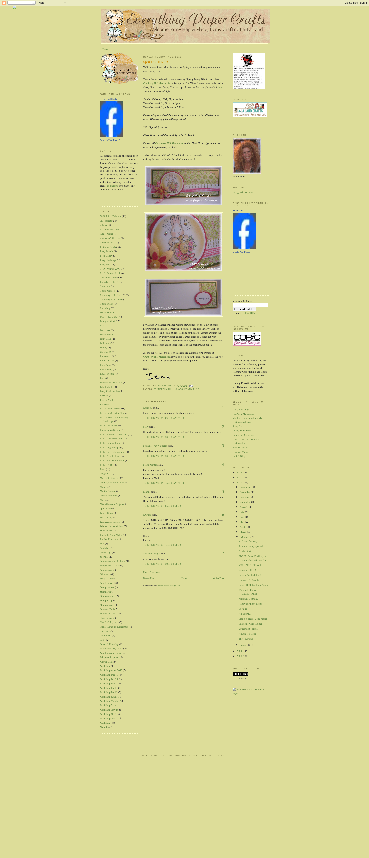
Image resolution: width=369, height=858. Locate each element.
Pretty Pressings (241, 409)
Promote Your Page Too (111, 140)
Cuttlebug (105, 308)
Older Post (218, 578)
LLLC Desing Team (110, 443)
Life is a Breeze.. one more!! (253, 618)
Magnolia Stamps (109, 478)
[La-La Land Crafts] (111, 136)
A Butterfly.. (245, 613)
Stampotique (106, 604)
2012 (240, 472)
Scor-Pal (104, 556)
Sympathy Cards (108, 613)
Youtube (104, 727)
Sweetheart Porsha (248, 628)
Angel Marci (106, 233)
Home (105, 49)
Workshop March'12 (110, 701)
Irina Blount (238, 210)
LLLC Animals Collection (113, 434)
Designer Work (107, 321)
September (245, 501)
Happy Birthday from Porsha (253, 584)
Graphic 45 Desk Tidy (250, 579)
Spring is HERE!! (248, 569)
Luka (102, 469)
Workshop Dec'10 (109, 674)
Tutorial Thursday (109, 644)
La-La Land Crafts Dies (112, 413)
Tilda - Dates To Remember (114, 626)
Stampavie (105, 591)
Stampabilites (107, 587)
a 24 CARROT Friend (250, 564)
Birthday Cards (108, 247)
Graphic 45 (105, 352)
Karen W (147, 407)
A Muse (104, 225)
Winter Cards (107, 661)
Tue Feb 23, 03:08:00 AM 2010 (164, 437)
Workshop (105, 666)
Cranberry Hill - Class (111, 295)
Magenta (104, 473)
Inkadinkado (106, 387)
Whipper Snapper (109, 657)
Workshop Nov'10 (109, 709)
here (220, 87)
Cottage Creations (242, 430)
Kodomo (104, 404)
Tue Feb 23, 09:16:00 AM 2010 (164, 483)
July (242, 511)
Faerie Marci (106, 334)
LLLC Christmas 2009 (111, 438)
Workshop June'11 (109, 696)
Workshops (105, 722)
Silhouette (105, 574)
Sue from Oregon (152, 553)
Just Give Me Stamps (243, 413)
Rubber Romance (109, 539)
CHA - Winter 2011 (110, 273)
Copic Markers (107, 290)
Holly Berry (106, 369)
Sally (146, 426)
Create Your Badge (241, 252)
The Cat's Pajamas (109, 622)
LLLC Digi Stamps (110, 447)
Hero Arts (105, 365)
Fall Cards (105, 343)
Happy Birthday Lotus (250, 603)
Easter (103, 325)
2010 (240, 482)
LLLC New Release (110, 456)
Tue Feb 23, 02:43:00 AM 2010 (164, 418)
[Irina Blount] (244, 248)
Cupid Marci (106, 303)
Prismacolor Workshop (111, 526)
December (245, 486)
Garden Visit (245, 551)
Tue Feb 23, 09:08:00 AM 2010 (164, 456)
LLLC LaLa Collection (112, 452)
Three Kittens (246, 638)
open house (106, 508)
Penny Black (106, 513)
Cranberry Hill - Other (111, 299)
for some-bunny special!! (251, 546)
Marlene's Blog (240, 447)
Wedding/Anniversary (111, 653)
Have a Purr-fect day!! (250, 574)
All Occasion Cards (110, 229)
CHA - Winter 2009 (110, 268)
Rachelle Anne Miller (111, 535)
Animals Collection (110, 238)
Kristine (147, 514)
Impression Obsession (111, 382)
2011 (240, 477)
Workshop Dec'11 (109, 679)
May (242, 521)
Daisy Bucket (107, 312)
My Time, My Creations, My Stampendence (247, 420)
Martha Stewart (108, 491)
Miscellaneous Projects (112, 504)
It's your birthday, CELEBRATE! (248, 591)
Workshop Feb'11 (109, 683)
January (244, 644)
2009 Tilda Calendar (110, 216)
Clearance (105, 286)
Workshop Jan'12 (109, 692)
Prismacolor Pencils (110, 521)
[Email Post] (191, 386)
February (244, 536)
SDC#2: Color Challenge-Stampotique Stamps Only (254, 558)
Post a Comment (151, 572)
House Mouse (107, 373)
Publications (106, 530)
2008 (240, 656)
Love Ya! (243, 608)
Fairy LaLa (105, 338)
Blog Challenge (108, 260)
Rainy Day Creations (243, 435)
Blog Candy (106, 255)
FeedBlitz (250, 313)
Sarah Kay (105, 548)
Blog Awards (106, 251)
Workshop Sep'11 (109, 718)
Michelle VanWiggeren (155, 445)
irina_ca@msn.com (243, 192)
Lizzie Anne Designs (110, 430)
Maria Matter (150, 464)
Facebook (105, 330)
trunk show (105, 635)
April (243, 526)
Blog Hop (105, 264)
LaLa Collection (108, 425)
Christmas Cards (108, 277)
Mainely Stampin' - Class (113, 482)
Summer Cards (107, 609)
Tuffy (103, 639)
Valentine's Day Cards (111, 648)
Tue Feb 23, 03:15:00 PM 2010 (163, 545)
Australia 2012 (107, 242)
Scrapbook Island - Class (112, 561)
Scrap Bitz (238, 426)
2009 (240, 651)
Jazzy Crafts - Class (110, 391)
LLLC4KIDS (106, 465)
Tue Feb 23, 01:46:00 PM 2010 (163, 505)
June (242, 516)
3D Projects (106, 220)
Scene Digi (105, 552)
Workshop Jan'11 (109, 687)
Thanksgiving (107, 618)
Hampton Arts (107, 360)
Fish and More (240, 452)
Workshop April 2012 (111, 670)
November (245, 491)
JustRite (104, 395)
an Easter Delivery (248, 541)
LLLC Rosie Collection (112, 460)
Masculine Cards (108, 495)
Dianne (147, 491)
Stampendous (107, 596)
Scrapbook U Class (110, 565)
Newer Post (149, 578)
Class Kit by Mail (109, 282)
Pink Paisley (106, 517)
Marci (103, 486)
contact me (112, 185)
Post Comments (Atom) (169, 585)
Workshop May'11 (109, 705)
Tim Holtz (105, 631)
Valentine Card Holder (250, 623)
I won (103, 378)
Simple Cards (107, 578)
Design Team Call (109, 317)
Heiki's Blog (239, 456)
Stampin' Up (106, 600)
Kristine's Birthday (248, 598)
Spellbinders (106, 583)
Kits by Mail (106, 400)
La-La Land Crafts (108, 99)
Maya (103, 500)
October (244, 496)
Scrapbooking (107, 569)
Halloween (105, 356)
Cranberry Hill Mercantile (156, 83)
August (244, 506)
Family (103, 347)
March (243, 531)
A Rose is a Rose (247, 633)
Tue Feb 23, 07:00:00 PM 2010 (163, 564)
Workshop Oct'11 (109, 714)
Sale (102, 543)
